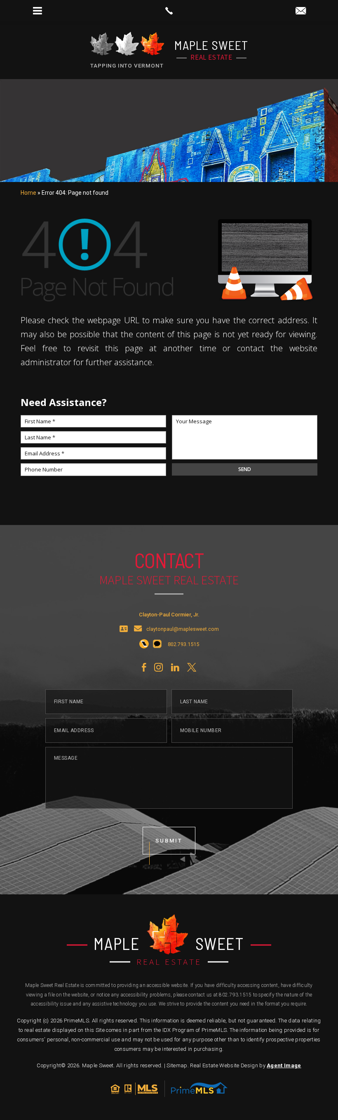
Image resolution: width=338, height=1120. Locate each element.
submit (169, 841)
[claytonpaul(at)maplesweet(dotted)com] (301, 11)
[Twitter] (191, 667)
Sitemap (177, 1065)
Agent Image (284, 1065)
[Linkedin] (175, 667)
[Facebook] (144, 667)
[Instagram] (158, 667)
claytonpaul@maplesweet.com (182, 629)
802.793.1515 (235, 995)
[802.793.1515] (169, 10)
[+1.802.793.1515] (144, 644)
